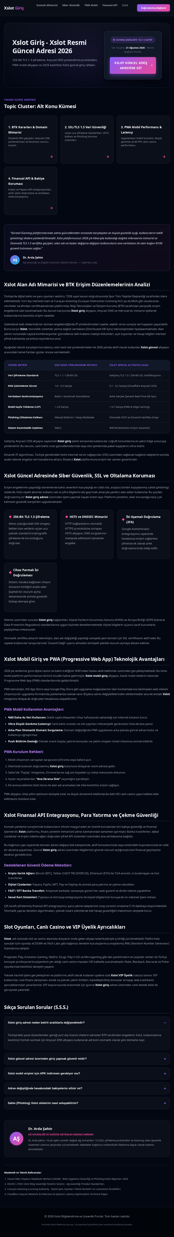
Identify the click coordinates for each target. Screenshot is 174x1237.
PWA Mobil (91, 5)
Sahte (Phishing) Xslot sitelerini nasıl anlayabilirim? (43, 1103)
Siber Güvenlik (71, 5)
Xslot (14, 8)
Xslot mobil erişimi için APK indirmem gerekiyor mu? (44, 1073)
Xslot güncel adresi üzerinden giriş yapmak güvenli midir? (47, 1058)
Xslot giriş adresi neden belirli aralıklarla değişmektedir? (46, 1022)
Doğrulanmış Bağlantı (153, 7)
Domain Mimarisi (47, 5)
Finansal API (109, 5)
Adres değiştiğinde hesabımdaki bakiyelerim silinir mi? (45, 1088)
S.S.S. (125, 5)
